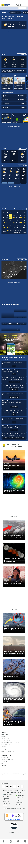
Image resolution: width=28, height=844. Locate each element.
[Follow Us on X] (22, 786)
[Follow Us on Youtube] (11, 786)
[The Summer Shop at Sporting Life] (23, 328)
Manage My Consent (6, 744)
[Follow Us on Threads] (18, 786)
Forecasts (21, 8)
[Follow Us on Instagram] (7, 786)
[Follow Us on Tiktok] (14, 786)
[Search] (17, 5)
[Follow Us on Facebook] (3, 786)
